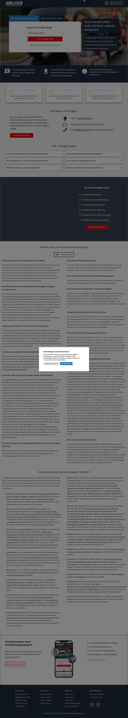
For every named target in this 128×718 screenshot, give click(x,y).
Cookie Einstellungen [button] (51, 363)
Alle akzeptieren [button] (66, 363)
